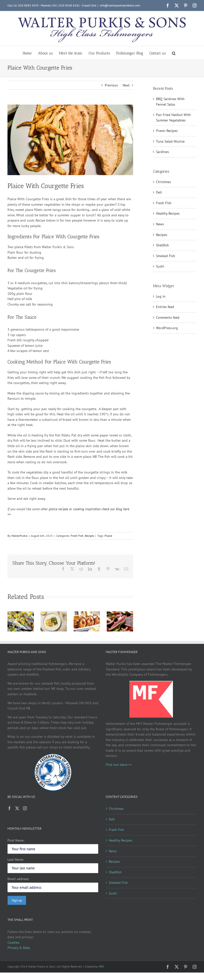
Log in (160, 296)
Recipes (89, 536)
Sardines (162, 152)
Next (126, 85)
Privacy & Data (18, 947)
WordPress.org (167, 328)
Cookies (13, 942)
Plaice (108, 536)
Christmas (163, 182)
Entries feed (165, 307)
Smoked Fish (165, 256)
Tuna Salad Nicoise (170, 141)
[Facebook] (9, 808)
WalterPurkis (19, 536)
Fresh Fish (77, 536)
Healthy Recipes (168, 213)
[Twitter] (17, 808)
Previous (111, 85)
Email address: (18, 879)
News (160, 224)
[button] (173, 52)
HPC (101, 966)
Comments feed (167, 317)
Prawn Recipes (167, 130)
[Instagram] (25, 808)
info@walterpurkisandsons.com (120, 5)
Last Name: (15, 859)
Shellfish (162, 245)
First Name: (16, 840)
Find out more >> (119, 764)
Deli (159, 192)
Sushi (160, 266)
